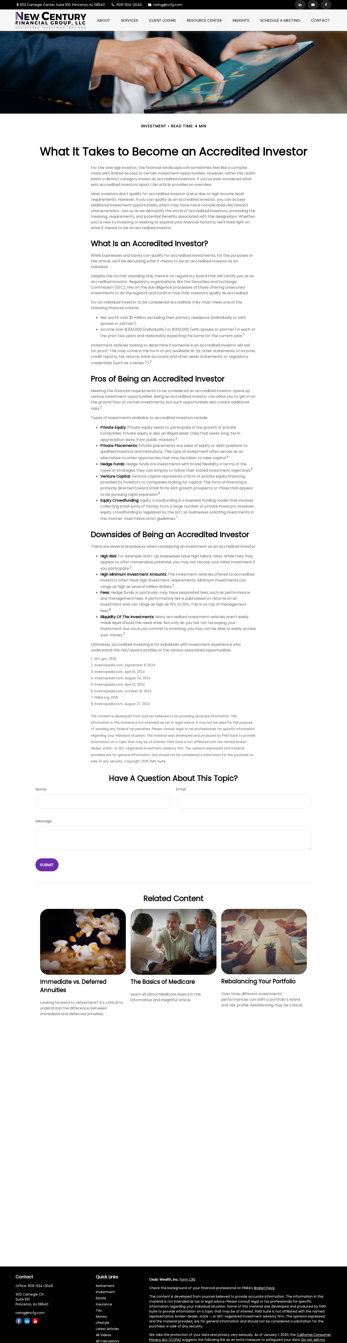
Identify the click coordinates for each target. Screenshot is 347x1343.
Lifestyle (102, 1322)
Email (181, 789)
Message (43, 821)
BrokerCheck (264, 1288)
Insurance (104, 1304)
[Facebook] (326, 4)
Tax (99, 1310)
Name (41, 789)
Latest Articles (107, 1328)
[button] (103, 20)
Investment (105, 1292)
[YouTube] (313, 4)
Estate (101, 1298)
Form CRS (187, 1279)
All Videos (103, 1335)
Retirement (105, 1285)
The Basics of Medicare (163, 982)
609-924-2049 (129, 4)
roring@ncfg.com (167, 4)
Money (101, 1316)
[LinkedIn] (300, 4)
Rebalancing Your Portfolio (258, 981)
